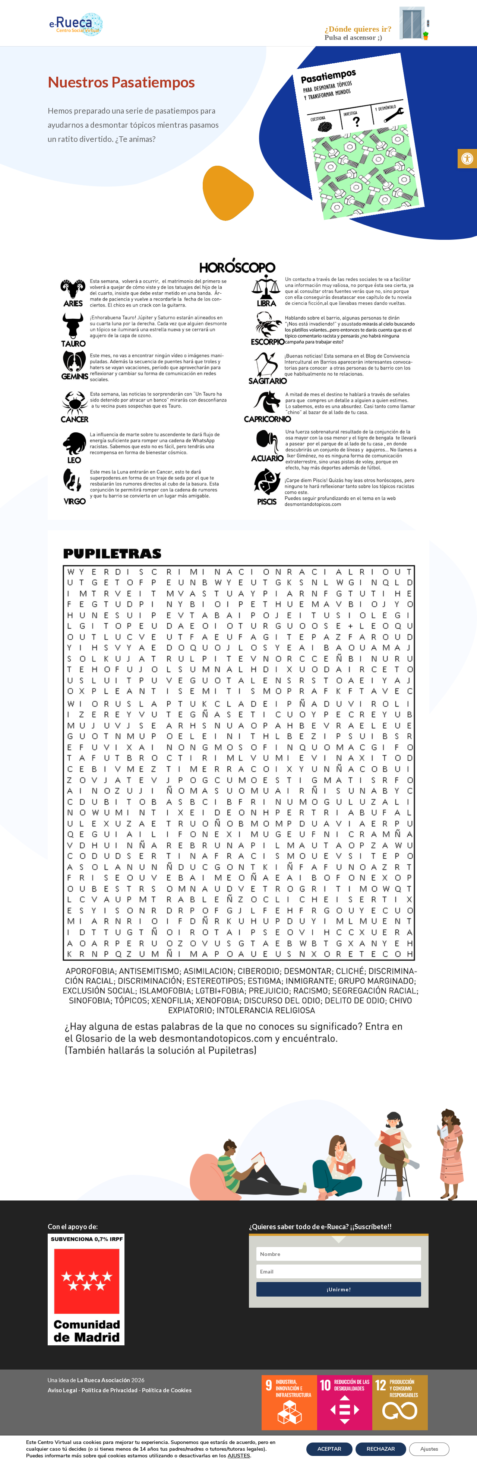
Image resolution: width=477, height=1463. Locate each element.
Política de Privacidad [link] (110, 1390)
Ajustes (429, 1449)
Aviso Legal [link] (62, 1390)
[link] (467, 158)
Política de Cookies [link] (167, 1390)
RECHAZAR (381, 1449)
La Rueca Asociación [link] (103, 1380)
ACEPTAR (329, 1449)
